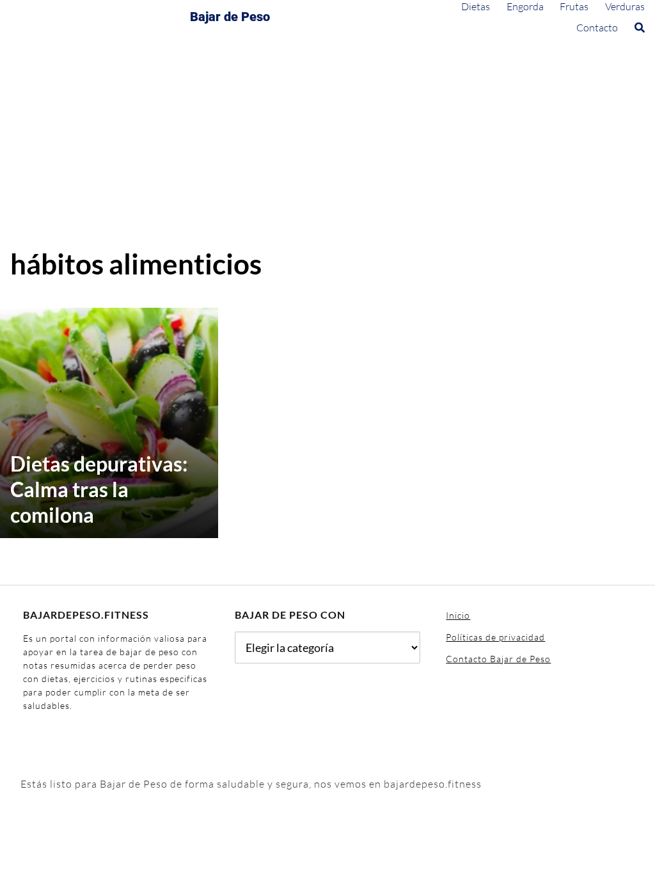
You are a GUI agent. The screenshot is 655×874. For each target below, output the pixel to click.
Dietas (475, 6)
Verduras (625, 6)
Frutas (574, 6)
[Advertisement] (327, 150)
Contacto (597, 27)
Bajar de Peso (230, 16)
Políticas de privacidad (495, 637)
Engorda (525, 6)
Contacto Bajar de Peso (498, 658)
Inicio (458, 615)
